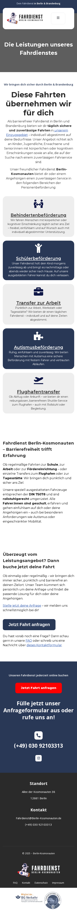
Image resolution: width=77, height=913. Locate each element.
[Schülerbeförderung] (38, 248)
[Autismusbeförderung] (38, 336)
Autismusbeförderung (38, 347)
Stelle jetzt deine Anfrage (22, 605)
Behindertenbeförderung (38, 215)
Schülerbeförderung (38, 258)
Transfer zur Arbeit (38, 303)
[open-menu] (58, 18)
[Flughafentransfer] (38, 380)
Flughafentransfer (38, 391)
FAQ (29, 640)
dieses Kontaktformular (44, 645)
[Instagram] (38, 758)
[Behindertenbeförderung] (38, 203)
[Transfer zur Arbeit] (38, 291)
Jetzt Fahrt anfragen (38, 688)
